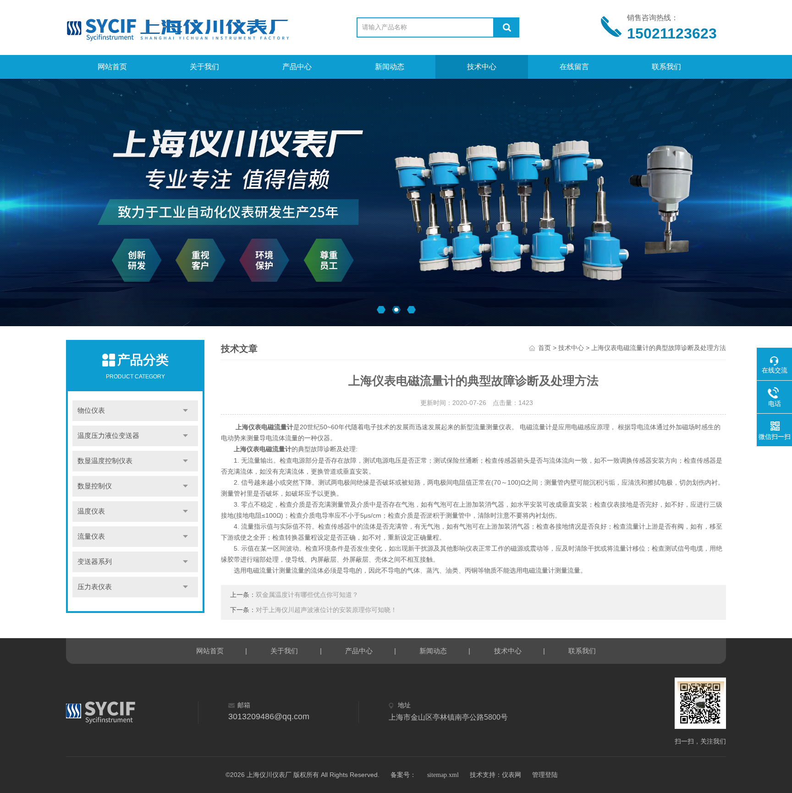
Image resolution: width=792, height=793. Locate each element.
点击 (185, 410)
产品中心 (297, 67)
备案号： (403, 774)
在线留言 (574, 67)
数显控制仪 (94, 486)
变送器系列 (94, 561)
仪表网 (511, 774)
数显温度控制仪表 (104, 461)
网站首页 (112, 67)
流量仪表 (91, 536)
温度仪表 (91, 511)
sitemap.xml (443, 774)
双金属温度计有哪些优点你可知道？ (307, 594)
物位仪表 (91, 410)
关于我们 (204, 67)
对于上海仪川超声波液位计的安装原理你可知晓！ (326, 610)
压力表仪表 (94, 587)
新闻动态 (389, 67)
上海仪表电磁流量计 (263, 449)
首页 (544, 348)
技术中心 (481, 67)
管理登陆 (545, 774)
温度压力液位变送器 (108, 435)
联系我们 (666, 67)
